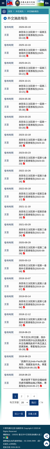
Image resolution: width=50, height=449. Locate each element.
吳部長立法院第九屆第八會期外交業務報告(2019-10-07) (33, 286)
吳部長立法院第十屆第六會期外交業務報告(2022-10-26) (33, 178)
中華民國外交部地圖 (7, 437)
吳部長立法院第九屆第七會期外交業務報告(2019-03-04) (33, 304)
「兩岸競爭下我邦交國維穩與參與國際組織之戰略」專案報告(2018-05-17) (33, 382)
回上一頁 (19, 414)
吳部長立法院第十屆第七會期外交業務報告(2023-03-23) (33, 160)
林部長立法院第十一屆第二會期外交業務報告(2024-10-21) (33, 89)
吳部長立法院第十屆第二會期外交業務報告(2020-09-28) (33, 250)
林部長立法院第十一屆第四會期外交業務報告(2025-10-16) (33, 53)
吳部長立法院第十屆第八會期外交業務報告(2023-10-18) (33, 142)
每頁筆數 (14, 402)
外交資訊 (19, 11)
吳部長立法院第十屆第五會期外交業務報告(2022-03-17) (33, 196)
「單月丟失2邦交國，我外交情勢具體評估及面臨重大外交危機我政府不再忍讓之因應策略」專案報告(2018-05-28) (33, 343)
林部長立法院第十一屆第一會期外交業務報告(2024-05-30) (33, 107)
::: (4, 420)
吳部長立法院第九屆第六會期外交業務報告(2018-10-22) (33, 322)
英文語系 (47, 3)
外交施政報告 (33, 11)
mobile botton (3, 3)
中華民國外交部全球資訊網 (25, 3)
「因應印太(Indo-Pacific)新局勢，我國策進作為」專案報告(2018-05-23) (33, 364)
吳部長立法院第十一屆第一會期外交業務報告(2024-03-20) (33, 125)
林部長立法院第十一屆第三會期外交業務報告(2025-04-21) (33, 71)
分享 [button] (46, 436)
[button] (33, 402)
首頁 (10, 11)
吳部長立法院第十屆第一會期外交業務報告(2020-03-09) (33, 268)
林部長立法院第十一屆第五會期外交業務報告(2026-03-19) (33, 35)
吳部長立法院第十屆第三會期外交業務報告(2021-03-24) (33, 232)
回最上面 (32, 414)
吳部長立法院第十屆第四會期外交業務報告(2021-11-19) (33, 214)
